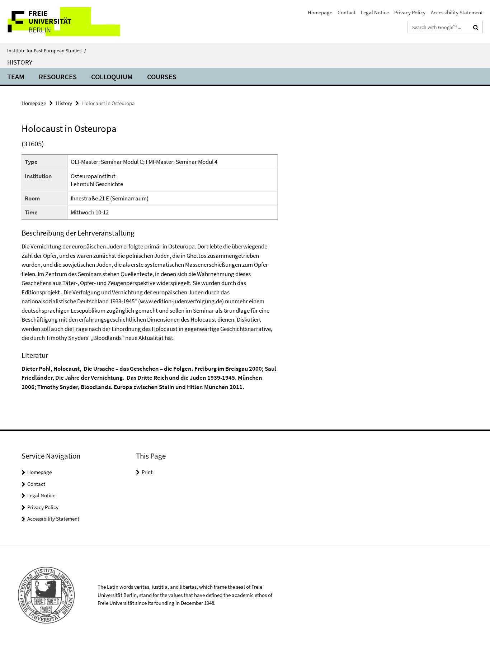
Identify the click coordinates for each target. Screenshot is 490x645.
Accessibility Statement (457, 12)
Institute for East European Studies (46, 50)
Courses (161, 76)
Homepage (320, 12)
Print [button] (147, 472)
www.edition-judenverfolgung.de (181, 301)
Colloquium (112, 76)
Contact (346, 12)
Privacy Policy (409, 12)
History (19, 62)
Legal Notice (375, 12)
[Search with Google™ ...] (475, 27)
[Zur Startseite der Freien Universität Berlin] (60, 21)
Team (15, 76)
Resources (58, 76)
